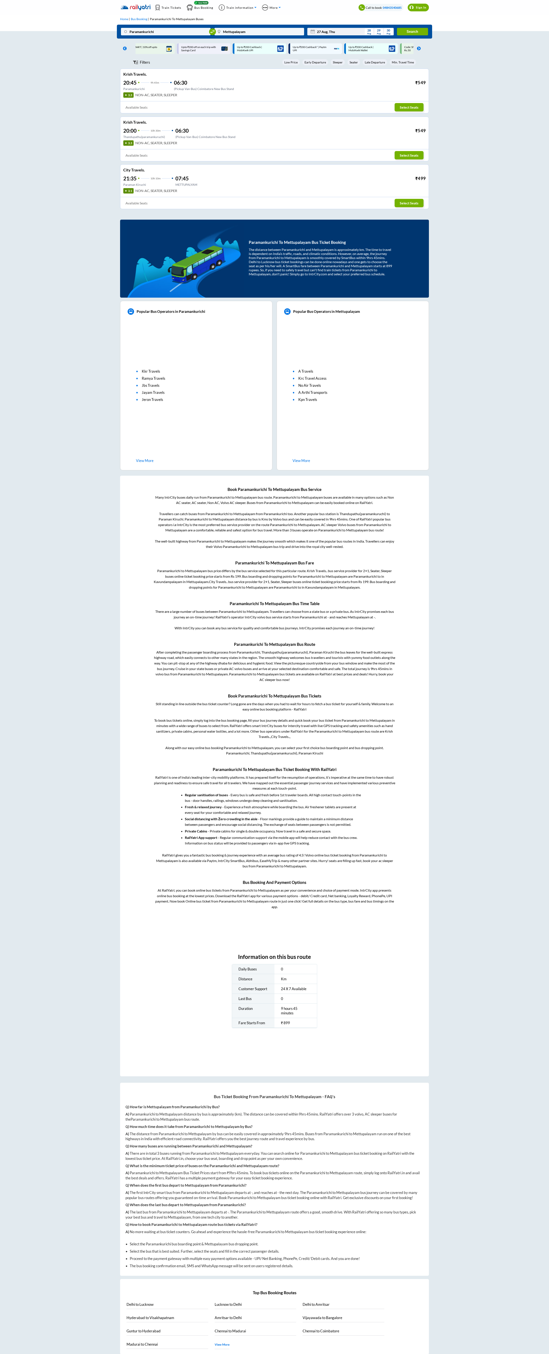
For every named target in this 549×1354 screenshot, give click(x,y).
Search (412, 31)
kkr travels (151, 371)
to (140, 1304)
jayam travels (153, 392)
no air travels (309, 385)
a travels (305, 371)
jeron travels (152, 399)
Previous (124, 48)
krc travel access (312, 378)
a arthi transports (312, 392)
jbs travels (150, 385)
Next (418, 48)
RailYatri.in (174, 1158)
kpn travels (307, 399)
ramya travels (153, 378)
